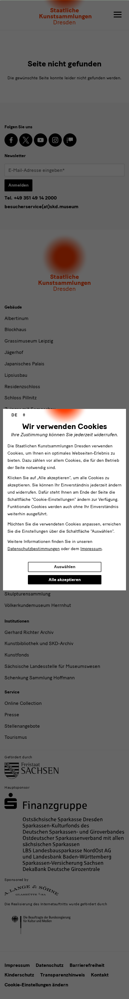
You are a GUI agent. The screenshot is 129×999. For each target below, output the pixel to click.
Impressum (91, 548)
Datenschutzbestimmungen (34, 548)
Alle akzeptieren (65, 579)
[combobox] (18, 415)
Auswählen (64, 566)
